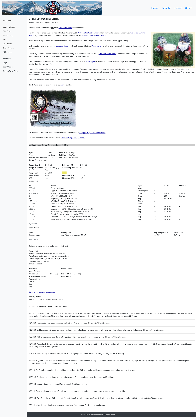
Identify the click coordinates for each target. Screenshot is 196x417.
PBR (4, 40)
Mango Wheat (9, 27)
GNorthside (7, 44)
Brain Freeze (8, 48)
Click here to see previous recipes (42, 292)
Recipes (178, 8)
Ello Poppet (90, 62)
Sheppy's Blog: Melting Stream (73, 138)
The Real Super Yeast (107, 54)
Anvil (62, 85)
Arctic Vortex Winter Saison (88, 33)
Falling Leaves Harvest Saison (94, 36)
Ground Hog (8, 35)
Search (188, 8)
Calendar (166, 8)
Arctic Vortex (97, 46)
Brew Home (8, 21)
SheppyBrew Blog (10, 71)
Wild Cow (7, 31)
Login (5, 63)
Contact (154, 8)
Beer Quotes (8, 67)
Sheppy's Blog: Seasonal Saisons (92, 133)
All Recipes (7, 52)
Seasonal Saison (65, 28)
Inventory (7, 58)
